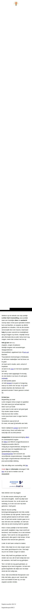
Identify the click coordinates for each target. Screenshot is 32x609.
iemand (9, 383)
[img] (16, 159)
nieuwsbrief (5, 474)
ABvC (27, 437)
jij (23, 385)
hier (26, 465)
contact (15, 428)
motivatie (5, 378)
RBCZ (6, 442)
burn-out (26, 352)
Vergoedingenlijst (7, 454)
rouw (12, 369)
